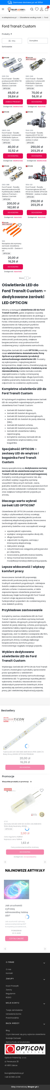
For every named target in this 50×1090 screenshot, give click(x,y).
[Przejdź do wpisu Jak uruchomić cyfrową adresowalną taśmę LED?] (16, 890)
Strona (21, 278)
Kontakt (9, 973)
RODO (8, 997)
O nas (8, 969)
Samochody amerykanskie (18, 1042)
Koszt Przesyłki (12, 986)
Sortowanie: (7, 46)
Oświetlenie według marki (30, 17)
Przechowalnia (12, 1018)
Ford (46, 17)
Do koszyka (37, 102)
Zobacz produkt (13, 102)
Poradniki (16, 930)
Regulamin (10, 993)
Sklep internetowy (24, 1086)
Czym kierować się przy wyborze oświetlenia (25, 1034)
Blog (8, 1030)
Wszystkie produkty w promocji (15, 781)
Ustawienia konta (13, 1014)
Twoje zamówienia (14, 1010)
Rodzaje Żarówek (13, 1038)
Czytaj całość (16, 938)
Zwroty (9, 989)
